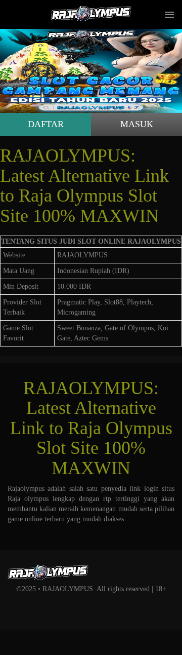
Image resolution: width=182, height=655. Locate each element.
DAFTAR (46, 124)
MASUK (136, 124)
